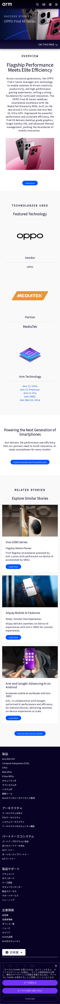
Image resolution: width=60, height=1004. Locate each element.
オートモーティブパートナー (15, 854)
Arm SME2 (30, 396)
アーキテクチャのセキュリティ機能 (18, 826)
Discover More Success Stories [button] (29, 733)
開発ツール (7, 793)
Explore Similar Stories (30, 498)
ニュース (6, 928)
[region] (30, 983)
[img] (30, 236)
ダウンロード (8, 878)
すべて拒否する (30, 983)
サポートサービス (10, 895)
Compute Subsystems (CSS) (15, 763)
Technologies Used (30, 205)
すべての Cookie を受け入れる (30, 991)
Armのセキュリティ (11, 941)
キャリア (6, 932)
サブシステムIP (9, 785)
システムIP (7, 789)
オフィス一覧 (8, 923)
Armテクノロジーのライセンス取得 (18, 798)
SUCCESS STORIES (17, 16)
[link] (7, 5)
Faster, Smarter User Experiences (23, 618)
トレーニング (8, 899)
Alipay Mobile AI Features (23, 612)
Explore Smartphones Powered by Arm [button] (30, 462)
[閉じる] (56, 966)
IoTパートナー (9, 858)
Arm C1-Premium (30, 389)
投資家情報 (7, 919)
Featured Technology (30, 214)
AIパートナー (8, 850)
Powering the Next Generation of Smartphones (30, 432)
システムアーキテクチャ (13, 821)
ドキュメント (8, 873)
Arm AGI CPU (8, 758)
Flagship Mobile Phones (18, 548)
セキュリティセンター (12, 886)
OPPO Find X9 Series (20, 21)
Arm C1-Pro (30, 393)
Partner (30, 317)
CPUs (4, 767)
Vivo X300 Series (17, 542)
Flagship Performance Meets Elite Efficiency (30, 67)
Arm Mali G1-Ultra (30, 400)
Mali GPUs (7, 771)
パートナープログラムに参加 (15, 841)
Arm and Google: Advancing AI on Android (28, 685)
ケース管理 (7, 882)
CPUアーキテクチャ (11, 817)
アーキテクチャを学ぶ (12, 813)
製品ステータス (9, 891)
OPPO (30, 266)
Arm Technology (30, 376)
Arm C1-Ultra (30, 386)
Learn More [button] (30, 183)
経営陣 (5, 915)
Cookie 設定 (30, 999)
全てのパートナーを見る (13, 845)
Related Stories (30, 489)
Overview (30, 56)
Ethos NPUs (8, 776)
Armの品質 (7, 936)
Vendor (30, 257)
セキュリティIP (9, 780)
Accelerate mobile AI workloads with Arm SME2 (28, 694)
